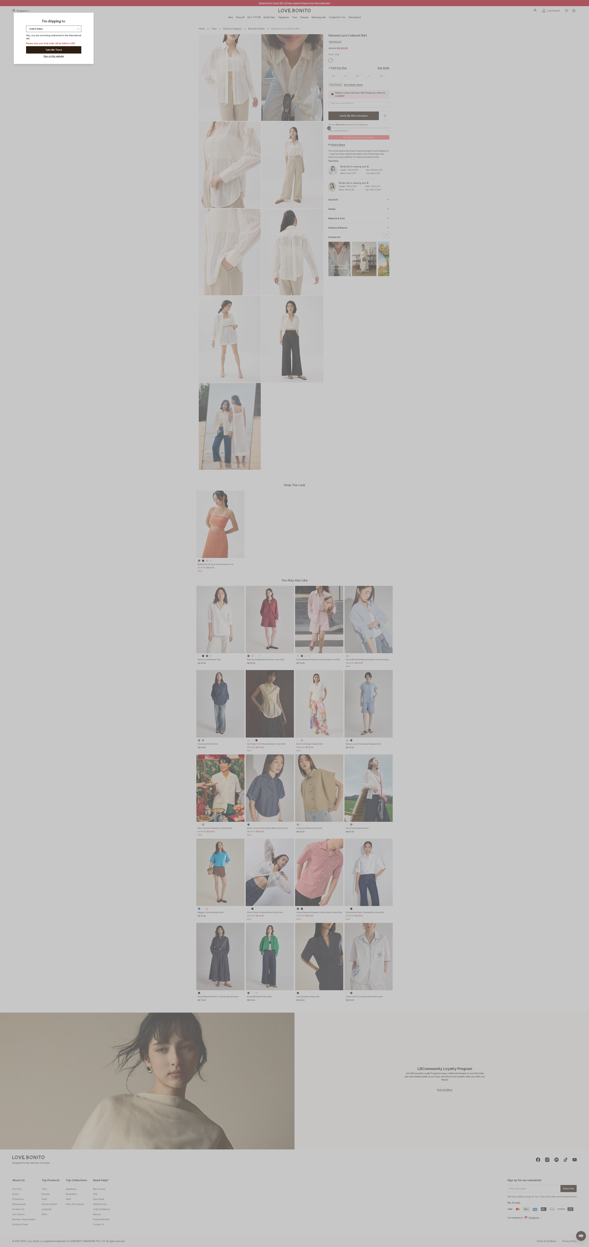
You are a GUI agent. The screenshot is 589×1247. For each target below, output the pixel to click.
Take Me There (53, 49)
